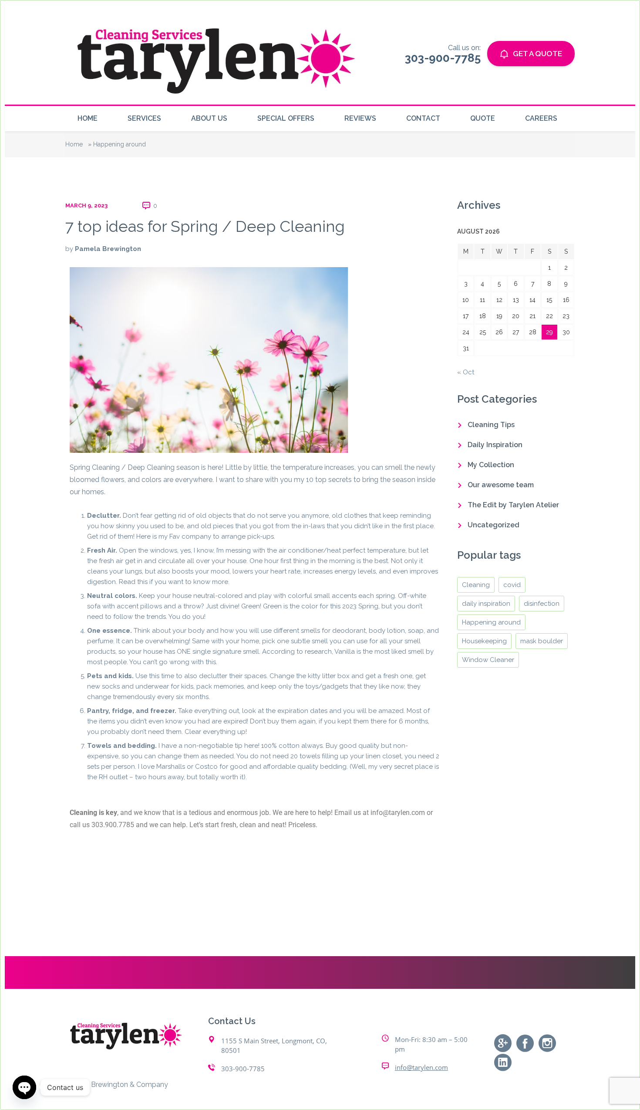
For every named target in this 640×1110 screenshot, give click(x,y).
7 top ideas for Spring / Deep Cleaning (205, 226)
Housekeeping (484, 641)
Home (87, 118)
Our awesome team (501, 485)
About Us (209, 118)
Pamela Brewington (108, 249)
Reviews (360, 118)
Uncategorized (493, 525)
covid (512, 585)
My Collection (491, 465)
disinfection (541, 604)
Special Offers (285, 118)
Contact (423, 118)
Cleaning (476, 585)
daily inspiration (486, 604)
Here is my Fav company (173, 536)
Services (144, 118)
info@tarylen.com (421, 1067)
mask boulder (541, 641)
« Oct (465, 372)
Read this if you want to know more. (174, 582)
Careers (541, 118)
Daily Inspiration (495, 445)
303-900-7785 (243, 1068)
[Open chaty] (24, 1087)
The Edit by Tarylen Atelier (513, 505)
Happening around (491, 622)
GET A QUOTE (537, 53)
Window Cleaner (488, 660)
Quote (482, 118)
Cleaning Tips (491, 425)
